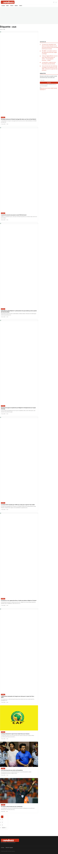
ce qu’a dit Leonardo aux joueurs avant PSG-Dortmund (13, 215)
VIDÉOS (16, 5)
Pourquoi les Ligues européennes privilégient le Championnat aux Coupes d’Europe (18, 408)
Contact (2, 847)
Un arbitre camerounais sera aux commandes (11, 806)
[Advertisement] (29, 15)
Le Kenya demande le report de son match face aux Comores (15, 733)
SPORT (20, 5)
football (3, 117)
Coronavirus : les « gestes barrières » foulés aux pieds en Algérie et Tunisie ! (19, 600)
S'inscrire (49, 82)
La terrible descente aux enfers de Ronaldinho (12, 770)
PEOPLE (11, 5)
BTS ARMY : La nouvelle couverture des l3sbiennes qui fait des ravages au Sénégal (49, 52)
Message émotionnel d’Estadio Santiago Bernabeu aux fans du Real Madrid (18, 119)
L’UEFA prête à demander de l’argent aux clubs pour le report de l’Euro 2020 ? (17, 697)
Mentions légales (9, 847)
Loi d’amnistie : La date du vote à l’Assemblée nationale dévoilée (49, 63)
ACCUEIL (3, 5)
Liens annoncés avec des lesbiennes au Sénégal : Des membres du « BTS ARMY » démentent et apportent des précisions (49, 68)
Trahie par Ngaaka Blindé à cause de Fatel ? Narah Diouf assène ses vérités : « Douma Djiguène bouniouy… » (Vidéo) (49, 58)
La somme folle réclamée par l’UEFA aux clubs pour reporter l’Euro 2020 (18, 504)
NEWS (7, 5)
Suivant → (4, 827)
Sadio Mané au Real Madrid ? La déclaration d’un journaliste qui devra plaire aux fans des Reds (19, 311)
